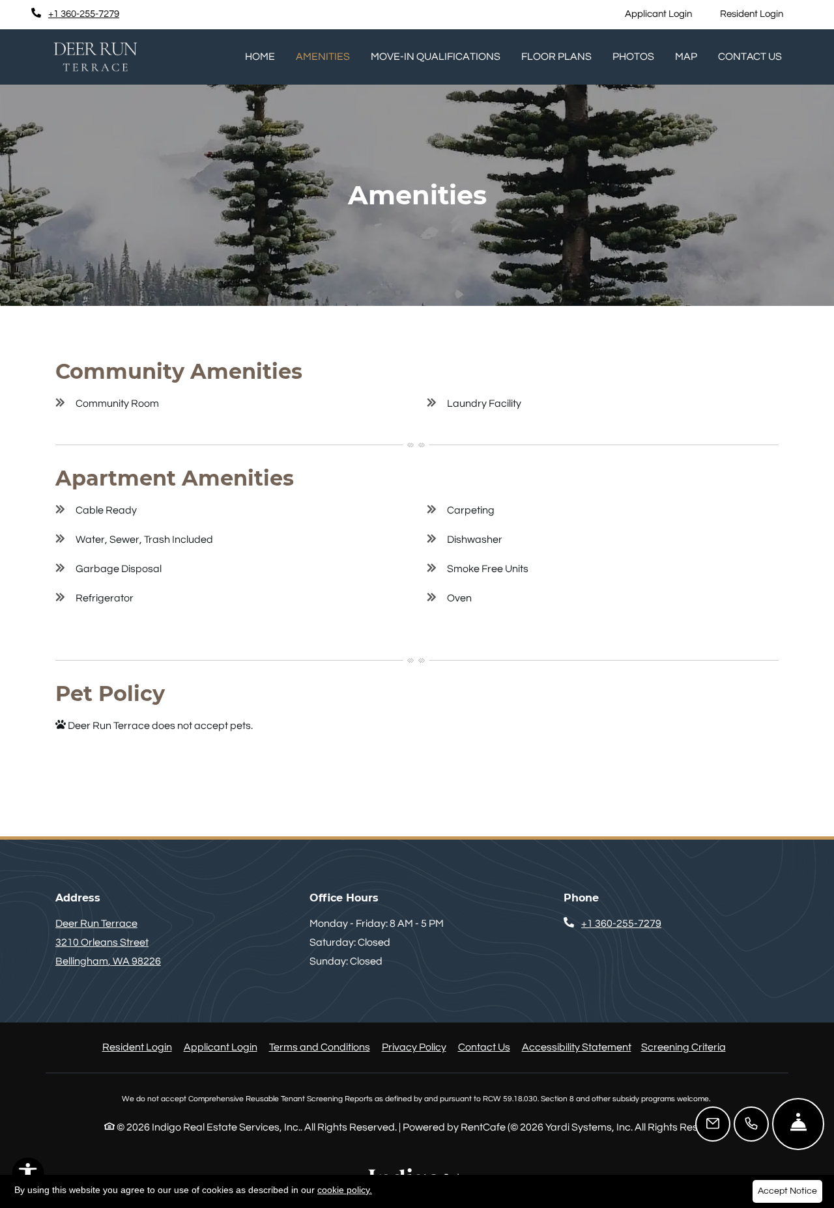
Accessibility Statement (576, 1046)
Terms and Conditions (319, 1046)
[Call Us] (751, 1124)
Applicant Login (665, 13)
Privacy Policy (414, 1046)
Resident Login (759, 13)
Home (260, 56)
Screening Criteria (683, 1047)
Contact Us (750, 56)
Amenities (323, 56)
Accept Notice (787, 1191)
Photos (633, 56)
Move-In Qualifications (435, 56)
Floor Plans (556, 56)
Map (686, 56)
